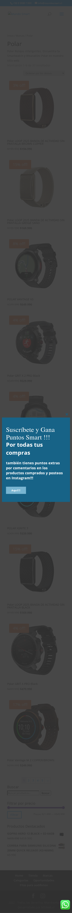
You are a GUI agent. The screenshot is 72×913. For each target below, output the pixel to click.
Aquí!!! (16, 490)
